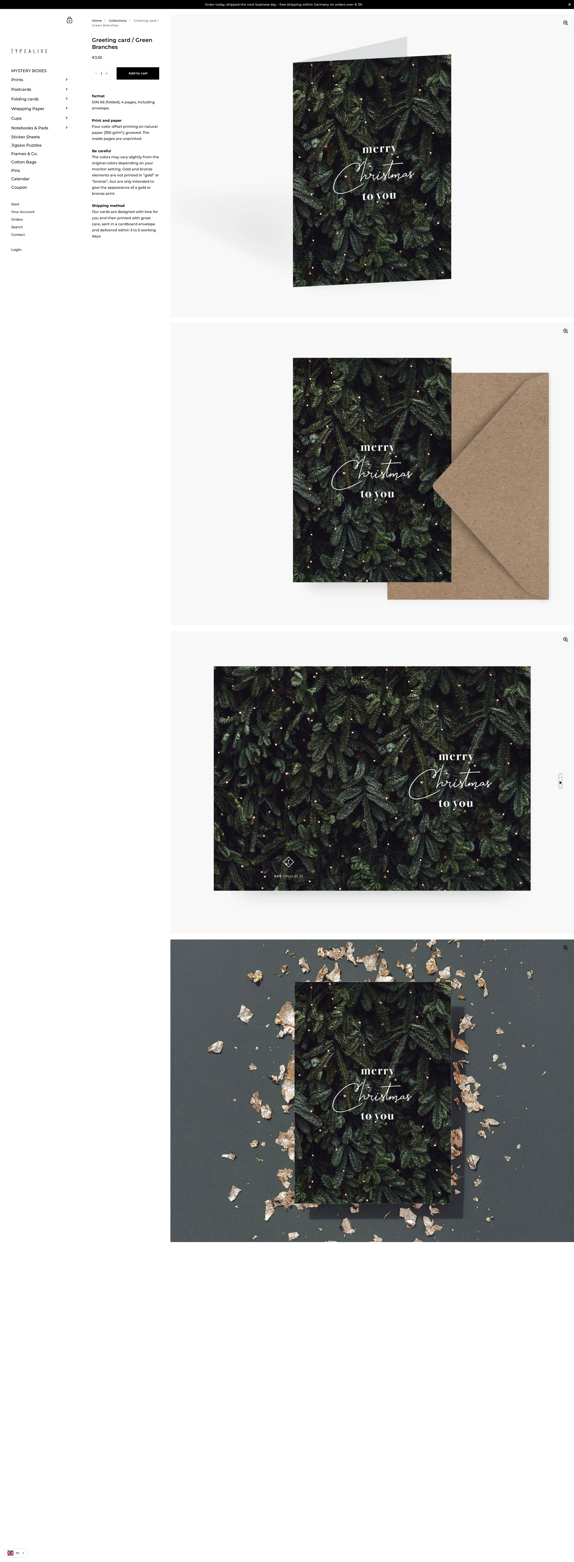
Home (97, 21)
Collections (118, 21)
